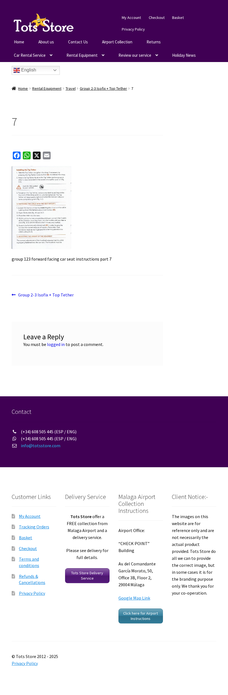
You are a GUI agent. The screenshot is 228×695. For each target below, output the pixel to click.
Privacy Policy (133, 29)
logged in (56, 344)
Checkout (157, 17)
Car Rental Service (30, 55)
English (28, 70)
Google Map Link (134, 598)
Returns (154, 41)
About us (46, 41)
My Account (131, 17)
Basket (178, 17)
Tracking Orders (34, 527)
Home (19, 41)
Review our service (134, 55)
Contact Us (78, 41)
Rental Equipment (82, 55)
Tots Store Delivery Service (87, 575)
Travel (71, 88)
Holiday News (184, 55)
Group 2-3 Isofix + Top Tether (103, 88)
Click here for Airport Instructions (140, 616)
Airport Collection (117, 41)
